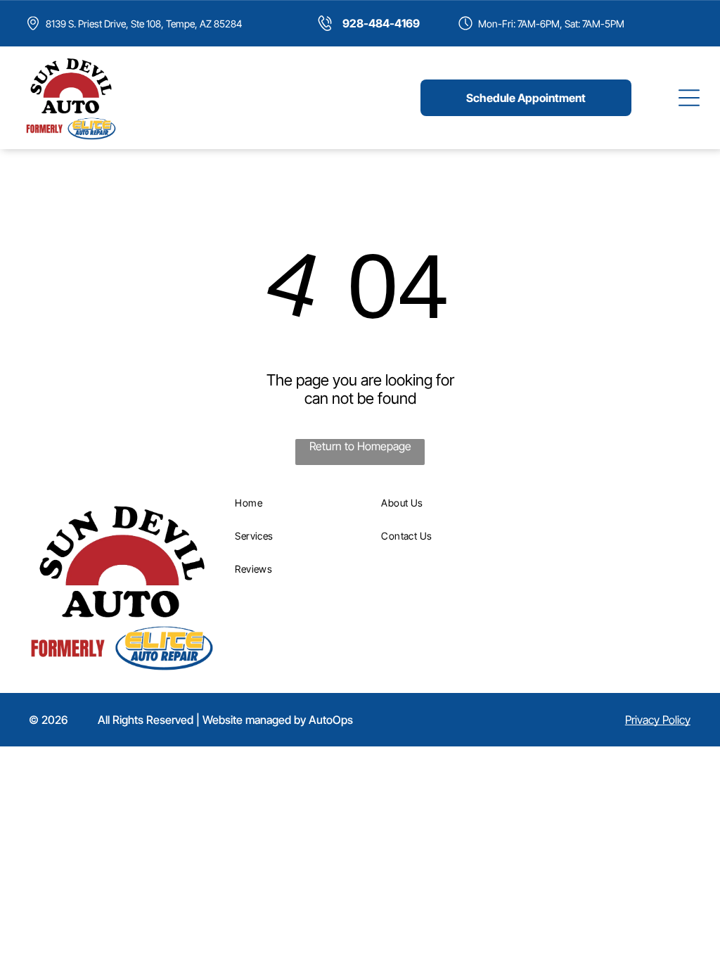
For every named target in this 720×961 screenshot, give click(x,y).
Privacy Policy (657, 720)
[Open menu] (689, 97)
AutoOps (331, 720)
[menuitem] (301, 502)
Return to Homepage (360, 446)
